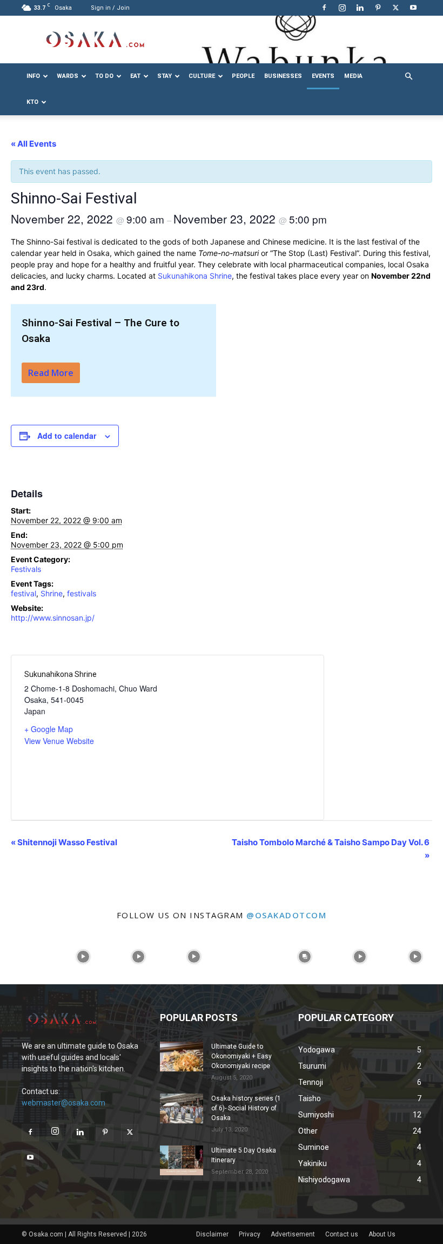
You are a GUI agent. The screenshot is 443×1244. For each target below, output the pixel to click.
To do (104, 76)
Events (323, 76)
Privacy (249, 1234)
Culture (202, 76)
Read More (50, 373)
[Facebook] (324, 7)
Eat (135, 76)
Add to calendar (66, 435)
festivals (81, 593)
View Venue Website (59, 740)
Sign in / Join (110, 7)
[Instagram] (342, 7)
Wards (67, 76)
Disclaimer (212, 1234)
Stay (164, 76)
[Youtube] (413, 7)
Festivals (26, 569)
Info (33, 76)
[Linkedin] (360, 7)
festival (23, 593)
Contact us (341, 1234)
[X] (395, 7)
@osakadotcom (286, 915)
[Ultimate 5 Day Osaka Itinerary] (181, 1160)
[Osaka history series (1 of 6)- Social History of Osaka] (181, 1108)
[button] (408, 76)
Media (353, 76)
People (243, 76)
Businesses (283, 76)
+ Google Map (48, 728)
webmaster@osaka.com (63, 1102)
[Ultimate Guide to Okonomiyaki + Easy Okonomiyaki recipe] (181, 1056)
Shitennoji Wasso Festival (64, 842)
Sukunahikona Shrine (195, 275)
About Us (381, 1234)
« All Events (33, 144)
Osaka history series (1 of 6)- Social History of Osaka (246, 1108)
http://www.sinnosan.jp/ (53, 617)
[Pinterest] (378, 7)
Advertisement (293, 1234)
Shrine (52, 593)
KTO (32, 102)
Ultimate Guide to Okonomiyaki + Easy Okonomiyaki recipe (241, 1056)
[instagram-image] (28, 956)
